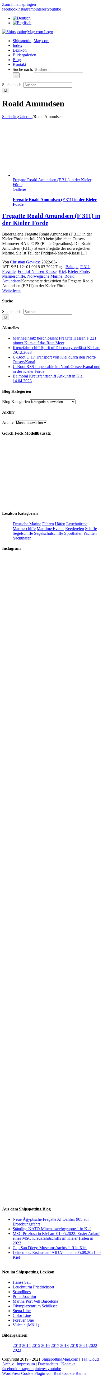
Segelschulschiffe (48, 533)
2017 (55, 1345)
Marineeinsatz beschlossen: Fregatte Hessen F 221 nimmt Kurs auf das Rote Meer (54, 340)
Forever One (23, 1320)
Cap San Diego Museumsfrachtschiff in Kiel (50, 1247)
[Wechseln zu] (22, 18)
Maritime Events (50, 528)
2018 (64, 1345)
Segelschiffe (23, 533)
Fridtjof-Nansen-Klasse (37, 271)
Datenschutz (48, 1364)
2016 (45, 1345)
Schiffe (91, 528)
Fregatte (9, 271)
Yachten (90, 533)
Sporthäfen (73, 533)
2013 (17, 1345)
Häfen (60, 524)
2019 (74, 1345)
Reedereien (74, 528)
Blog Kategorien (16, 401)
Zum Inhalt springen (19, 4)
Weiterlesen (11, 290)
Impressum (26, 1364)
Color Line (22, 1315)
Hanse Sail (22, 1282)
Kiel (62, 271)
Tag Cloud (90, 1359)
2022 (93, 1345)
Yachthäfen (22, 538)
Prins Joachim (24, 1296)
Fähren (48, 524)
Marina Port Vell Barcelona (35, 1301)
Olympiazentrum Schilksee (35, 1306)
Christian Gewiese (25, 262)
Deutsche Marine (27, 524)
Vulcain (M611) (26, 1325)
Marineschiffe (13, 276)
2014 (26, 1345)
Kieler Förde (78, 271)
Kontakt (68, 1364)
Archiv (8, 422)
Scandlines (22, 1291)
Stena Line (22, 1310)
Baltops (71, 266)
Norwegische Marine (44, 276)
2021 (83, 1345)
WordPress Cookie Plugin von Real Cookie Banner (45, 1373)
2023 (17, 1350)
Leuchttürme (76, 524)
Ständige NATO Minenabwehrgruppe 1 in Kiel (52, 1229)
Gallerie (19, 189)
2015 (36, 1345)
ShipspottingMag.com (59, 1359)
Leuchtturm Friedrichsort (33, 1287)
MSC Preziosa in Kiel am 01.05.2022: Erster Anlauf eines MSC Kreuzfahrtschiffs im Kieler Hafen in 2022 (56, 1238)
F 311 (85, 266)
